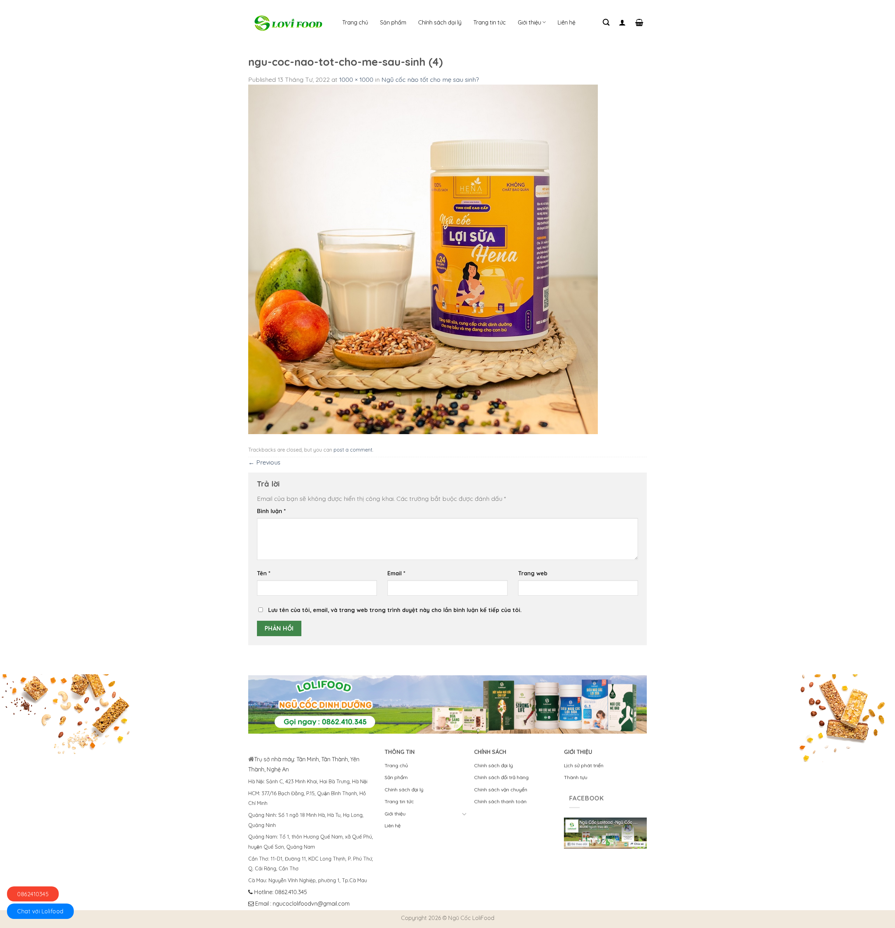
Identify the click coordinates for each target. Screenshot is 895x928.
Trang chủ (355, 22)
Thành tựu (575, 777)
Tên (264, 573)
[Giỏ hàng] (639, 22)
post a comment (353, 450)
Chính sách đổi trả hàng (501, 777)
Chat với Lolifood (40, 911)
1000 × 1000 (356, 79)
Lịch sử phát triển (583, 765)
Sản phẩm (393, 22)
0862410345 (33, 894)
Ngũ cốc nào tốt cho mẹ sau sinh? (430, 79)
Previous (264, 462)
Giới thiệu (529, 22)
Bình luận (271, 511)
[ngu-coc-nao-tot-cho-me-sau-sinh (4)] (423, 258)
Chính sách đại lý (439, 22)
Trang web (532, 573)
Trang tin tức (489, 22)
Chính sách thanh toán (500, 801)
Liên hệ (566, 22)
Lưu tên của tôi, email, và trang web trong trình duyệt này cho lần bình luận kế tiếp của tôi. (395, 609)
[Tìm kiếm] (606, 22)
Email (396, 573)
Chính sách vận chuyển (500, 789)
